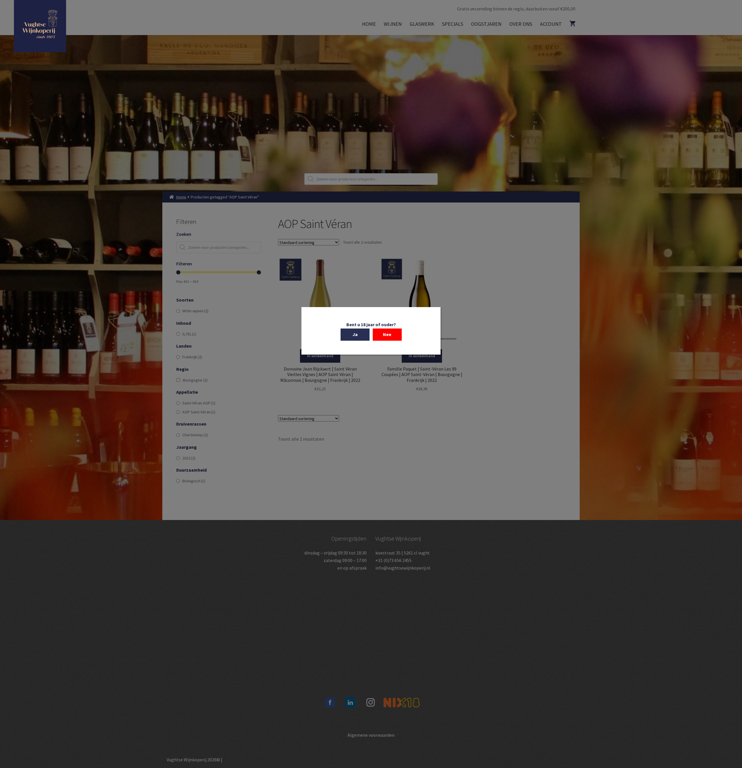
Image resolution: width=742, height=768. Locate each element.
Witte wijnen (195, 310)
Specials (452, 24)
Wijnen (393, 24)
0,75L (189, 334)
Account (551, 24)
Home (369, 24)
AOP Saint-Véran (198, 412)
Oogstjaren (486, 24)
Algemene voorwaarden (371, 735)
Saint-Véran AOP (198, 403)
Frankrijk (192, 357)
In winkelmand (320, 355)
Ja (355, 334)
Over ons (520, 24)
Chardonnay (195, 434)
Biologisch (193, 481)
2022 (188, 458)
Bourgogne (195, 380)
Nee (387, 334)
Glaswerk (422, 24)
